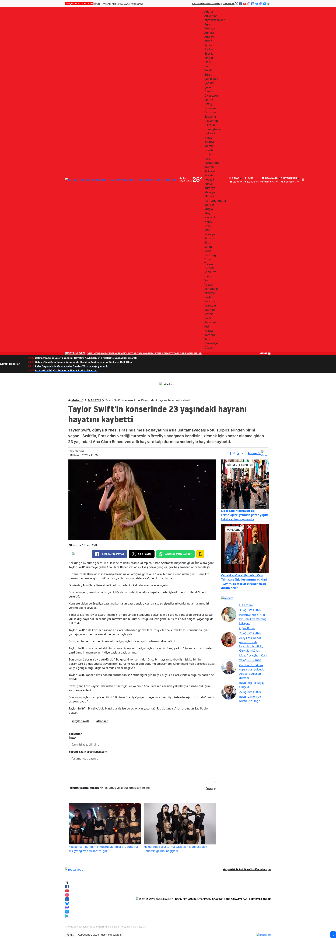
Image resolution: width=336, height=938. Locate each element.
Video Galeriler (212, 3)
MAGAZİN (146, 353)
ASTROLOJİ (137, 3)
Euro (250, 178)
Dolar (235, 178)
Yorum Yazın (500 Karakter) (88, 752)
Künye (226, 869)
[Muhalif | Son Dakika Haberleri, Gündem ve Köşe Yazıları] (74, 869)
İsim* (72, 738)
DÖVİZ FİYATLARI (102, 3)
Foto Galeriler (198, 3)
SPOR (136, 353)
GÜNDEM (107, 353)
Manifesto (256, 869)
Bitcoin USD (290, 178)
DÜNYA (129, 353)
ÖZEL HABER (94, 353)
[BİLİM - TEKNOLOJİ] (245, 484)
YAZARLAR (228, 3)
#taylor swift (80, 721)
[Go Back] (333, 934)
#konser (102, 721)
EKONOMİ (119, 353)
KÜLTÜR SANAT (161, 353)
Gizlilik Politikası (240, 869)
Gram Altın (271, 178)
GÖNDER (210, 789)
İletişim (266, 869)
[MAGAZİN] (245, 548)
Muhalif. (77, 400)
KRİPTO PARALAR (121, 3)
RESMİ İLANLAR (192, 353)
